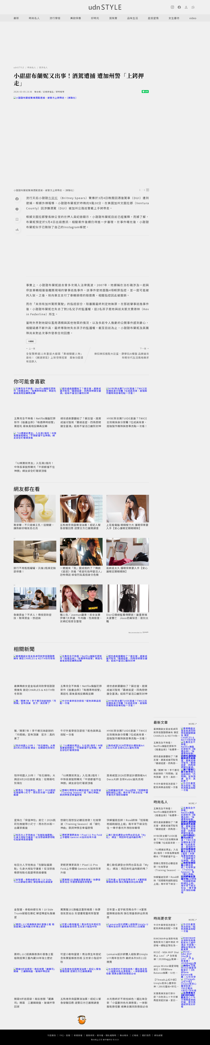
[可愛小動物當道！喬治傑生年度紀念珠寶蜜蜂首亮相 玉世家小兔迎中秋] (81, 937)
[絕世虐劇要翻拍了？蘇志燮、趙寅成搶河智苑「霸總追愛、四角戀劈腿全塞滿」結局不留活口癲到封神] (81, 401)
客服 (68, 1035)
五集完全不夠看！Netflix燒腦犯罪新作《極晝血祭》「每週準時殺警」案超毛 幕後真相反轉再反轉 (35, 422)
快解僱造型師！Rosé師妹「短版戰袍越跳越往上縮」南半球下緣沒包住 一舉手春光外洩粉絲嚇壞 (127, 824)
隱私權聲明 (111, 1035)
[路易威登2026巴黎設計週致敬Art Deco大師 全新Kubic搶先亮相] (127, 758)
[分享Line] (17, 209)
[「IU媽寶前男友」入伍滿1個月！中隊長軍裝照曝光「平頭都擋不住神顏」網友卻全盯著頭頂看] (35, 446)
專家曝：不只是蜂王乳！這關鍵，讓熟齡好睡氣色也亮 (34, 526)
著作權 (100, 1035)
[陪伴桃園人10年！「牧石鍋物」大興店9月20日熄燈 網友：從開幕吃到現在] (35, 758)
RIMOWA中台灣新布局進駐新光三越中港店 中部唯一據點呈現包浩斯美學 (166, 943)
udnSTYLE (19, 67)
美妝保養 (75, 18)
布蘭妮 (31, 341)
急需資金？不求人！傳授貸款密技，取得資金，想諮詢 (33, 616)
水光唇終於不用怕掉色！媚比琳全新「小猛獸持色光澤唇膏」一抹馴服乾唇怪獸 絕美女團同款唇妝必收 (127, 1002)
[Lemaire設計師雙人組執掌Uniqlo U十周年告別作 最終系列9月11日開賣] (127, 937)
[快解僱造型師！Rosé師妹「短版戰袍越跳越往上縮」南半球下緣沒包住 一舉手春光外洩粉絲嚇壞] (127, 803)
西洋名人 (43, 67)
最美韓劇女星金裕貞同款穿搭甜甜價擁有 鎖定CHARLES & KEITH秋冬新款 (34, 689)
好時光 (95, 18)
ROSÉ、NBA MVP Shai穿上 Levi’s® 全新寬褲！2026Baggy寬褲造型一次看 (166, 957)
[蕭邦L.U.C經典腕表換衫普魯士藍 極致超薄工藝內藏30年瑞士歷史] (35, 937)
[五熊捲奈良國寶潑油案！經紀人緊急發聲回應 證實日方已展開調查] (81, 982)
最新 (16, 18)
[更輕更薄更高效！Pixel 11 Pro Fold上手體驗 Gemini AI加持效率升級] (81, 848)
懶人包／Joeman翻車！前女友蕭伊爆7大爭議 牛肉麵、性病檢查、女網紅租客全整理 (81, 618)
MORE (192, 724)
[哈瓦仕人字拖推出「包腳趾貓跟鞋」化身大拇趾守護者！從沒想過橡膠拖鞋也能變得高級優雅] (35, 848)
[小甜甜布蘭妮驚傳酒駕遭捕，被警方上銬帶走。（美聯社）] (81, 142)
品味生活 (132, 18)
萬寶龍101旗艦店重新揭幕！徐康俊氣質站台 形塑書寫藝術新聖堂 (80, 911)
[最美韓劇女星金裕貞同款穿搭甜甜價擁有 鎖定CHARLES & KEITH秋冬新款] (35, 669)
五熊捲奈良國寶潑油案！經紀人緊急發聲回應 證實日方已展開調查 (80, 526)
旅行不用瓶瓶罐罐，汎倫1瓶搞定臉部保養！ (35, 569)
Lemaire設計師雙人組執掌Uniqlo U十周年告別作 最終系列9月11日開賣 (127, 958)
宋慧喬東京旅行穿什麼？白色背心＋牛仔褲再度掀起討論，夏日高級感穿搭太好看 (166, 998)
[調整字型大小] (17, 229)
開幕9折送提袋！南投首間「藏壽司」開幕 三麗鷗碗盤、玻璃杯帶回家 (34, 1002)
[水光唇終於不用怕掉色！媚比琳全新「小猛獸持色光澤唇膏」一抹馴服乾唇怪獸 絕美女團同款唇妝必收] (127, 982)
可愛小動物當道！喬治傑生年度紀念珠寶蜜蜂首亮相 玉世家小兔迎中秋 (81, 958)
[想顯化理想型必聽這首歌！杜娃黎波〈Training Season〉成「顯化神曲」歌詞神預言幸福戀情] (81, 803)
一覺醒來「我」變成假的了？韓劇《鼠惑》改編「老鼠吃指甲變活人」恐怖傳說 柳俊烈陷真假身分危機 (81, 571)
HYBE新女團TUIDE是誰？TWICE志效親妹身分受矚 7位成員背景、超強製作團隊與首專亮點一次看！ (127, 422)
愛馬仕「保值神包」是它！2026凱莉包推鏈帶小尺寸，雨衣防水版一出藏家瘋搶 (35, 824)
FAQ (62, 1035)
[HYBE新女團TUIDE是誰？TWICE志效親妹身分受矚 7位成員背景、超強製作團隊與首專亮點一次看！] (127, 401)
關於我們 (146, 1035)
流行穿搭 (55, 18)
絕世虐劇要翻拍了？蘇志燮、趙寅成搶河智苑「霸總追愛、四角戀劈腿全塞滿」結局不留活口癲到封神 (80, 422)
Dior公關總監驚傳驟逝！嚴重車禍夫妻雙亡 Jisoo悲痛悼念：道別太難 (127, 618)
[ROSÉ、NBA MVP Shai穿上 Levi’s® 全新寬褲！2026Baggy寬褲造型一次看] (188, 955)
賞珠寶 (113, 18)
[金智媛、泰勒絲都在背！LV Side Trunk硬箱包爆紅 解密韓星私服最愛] (35, 892)
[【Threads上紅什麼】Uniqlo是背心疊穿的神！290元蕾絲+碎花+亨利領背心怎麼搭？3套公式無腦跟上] (188, 983)
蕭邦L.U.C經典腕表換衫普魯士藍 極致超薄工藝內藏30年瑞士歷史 (33, 956)
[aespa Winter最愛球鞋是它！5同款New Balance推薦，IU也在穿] (188, 969)
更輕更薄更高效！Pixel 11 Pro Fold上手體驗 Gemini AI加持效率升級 (80, 868)
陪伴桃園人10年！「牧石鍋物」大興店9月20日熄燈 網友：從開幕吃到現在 (34, 779)
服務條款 (90, 1035)
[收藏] (17, 219)
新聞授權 (78, 1035)
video (192, 18)
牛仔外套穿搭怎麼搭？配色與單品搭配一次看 (166, 785)
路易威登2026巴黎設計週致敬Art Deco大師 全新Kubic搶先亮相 (127, 777)
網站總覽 (158, 1035)
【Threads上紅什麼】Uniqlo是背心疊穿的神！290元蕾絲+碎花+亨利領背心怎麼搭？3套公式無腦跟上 (166, 986)
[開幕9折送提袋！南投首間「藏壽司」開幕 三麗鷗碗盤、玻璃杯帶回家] (35, 982)
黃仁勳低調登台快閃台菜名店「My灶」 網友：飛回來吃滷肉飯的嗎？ (127, 866)
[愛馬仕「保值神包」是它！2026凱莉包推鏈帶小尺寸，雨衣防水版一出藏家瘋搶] (35, 803)
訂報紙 (135, 1035)
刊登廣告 (51, 1035)
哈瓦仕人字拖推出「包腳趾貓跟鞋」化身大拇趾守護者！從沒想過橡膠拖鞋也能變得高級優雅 (34, 868)
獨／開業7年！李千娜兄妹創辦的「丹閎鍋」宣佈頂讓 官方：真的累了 (34, 734)
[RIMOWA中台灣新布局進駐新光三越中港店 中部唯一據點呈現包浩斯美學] (188, 942)
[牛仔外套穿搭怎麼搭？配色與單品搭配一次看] (81, 714)
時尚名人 (34, 18)
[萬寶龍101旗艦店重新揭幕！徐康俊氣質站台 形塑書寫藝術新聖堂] (81, 892)
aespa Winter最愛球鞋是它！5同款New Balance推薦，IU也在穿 (166, 971)
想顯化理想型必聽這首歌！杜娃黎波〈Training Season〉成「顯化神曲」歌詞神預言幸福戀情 (80, 824)
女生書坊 (174, 18)
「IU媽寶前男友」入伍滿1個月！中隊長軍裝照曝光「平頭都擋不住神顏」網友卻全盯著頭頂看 (34, 467)
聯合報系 (124, 1035)
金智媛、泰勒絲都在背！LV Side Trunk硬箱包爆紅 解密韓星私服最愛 (34, 913)
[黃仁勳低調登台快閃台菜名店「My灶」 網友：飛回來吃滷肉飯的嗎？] (127, 848)
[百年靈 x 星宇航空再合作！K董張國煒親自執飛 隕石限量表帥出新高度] (127, 892)
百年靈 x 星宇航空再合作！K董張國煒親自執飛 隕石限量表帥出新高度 (127, 913)
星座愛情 (153, 18)
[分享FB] (17, 198)
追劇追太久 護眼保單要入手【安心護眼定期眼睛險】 (127, 569)
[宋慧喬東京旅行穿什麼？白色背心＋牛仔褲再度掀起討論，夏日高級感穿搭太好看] (188, 997)
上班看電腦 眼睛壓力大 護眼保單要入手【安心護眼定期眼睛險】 (127, 526)
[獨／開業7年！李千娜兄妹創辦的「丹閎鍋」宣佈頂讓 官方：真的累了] (35, 714)
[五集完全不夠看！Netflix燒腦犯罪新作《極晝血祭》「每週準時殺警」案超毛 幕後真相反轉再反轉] (35, 401)
